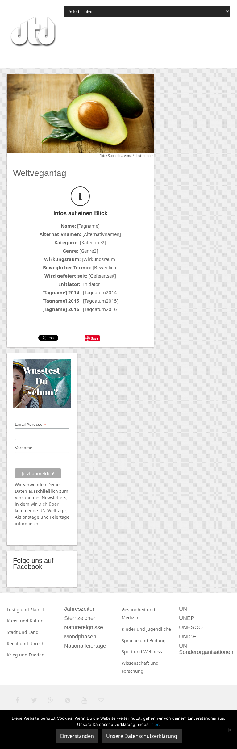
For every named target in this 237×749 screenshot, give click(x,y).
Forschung (132, 671)
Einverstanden (77, 736)
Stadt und (17, 632)
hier (155, 724)
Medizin (130, 618)
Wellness (152, 652)
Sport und (132, 652)
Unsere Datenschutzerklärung (141, 736)
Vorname (23, 447)
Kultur (36, 621)
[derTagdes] (32, 32)
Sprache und (135, 640)
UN (42, 510)
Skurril (37, 610)
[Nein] (229, 730)
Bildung (157, 640)
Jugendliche (158, 629)
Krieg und (18, 655)
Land (33, 632)
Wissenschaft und (140, 663)
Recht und (18, 643)
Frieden (36, 655)
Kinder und (134, 629)
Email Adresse (30, 424)
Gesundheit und (138, 610)
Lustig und (18, 610)
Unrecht (37, 643)
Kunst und (18, 621)
